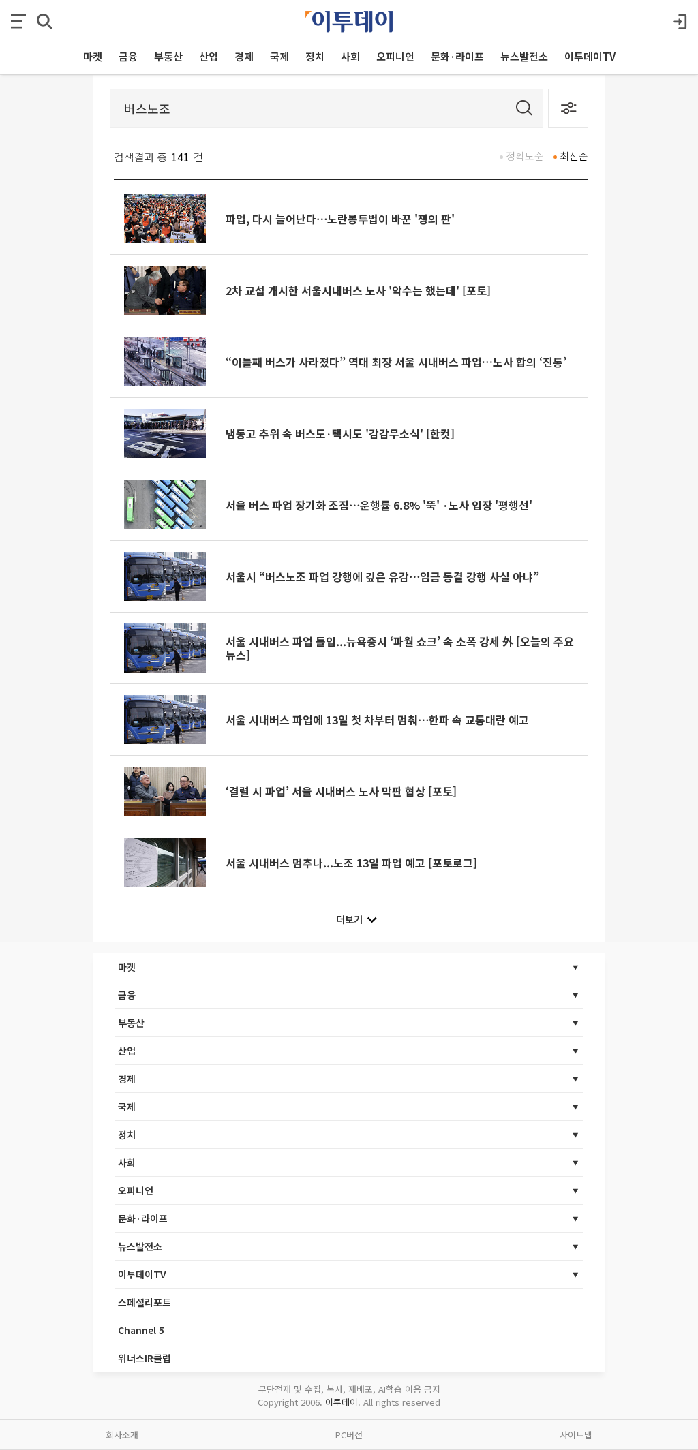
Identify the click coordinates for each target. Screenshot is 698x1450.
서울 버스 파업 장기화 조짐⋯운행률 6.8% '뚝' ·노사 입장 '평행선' (379, 505)
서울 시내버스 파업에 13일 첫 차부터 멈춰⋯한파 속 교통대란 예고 (377, 719)
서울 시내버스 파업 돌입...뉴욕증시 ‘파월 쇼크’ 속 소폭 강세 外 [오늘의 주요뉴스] (400, 648)
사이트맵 (576, 1434)
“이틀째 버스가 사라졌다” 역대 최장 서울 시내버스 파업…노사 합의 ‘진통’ (396, 362)
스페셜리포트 (144, 1302)
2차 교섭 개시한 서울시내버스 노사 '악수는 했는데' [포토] (358, 290)
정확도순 (525, 156)
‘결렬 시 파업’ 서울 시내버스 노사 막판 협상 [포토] (341, 791)
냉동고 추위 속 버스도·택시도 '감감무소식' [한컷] (340, 433)
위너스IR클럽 (144, 1358)
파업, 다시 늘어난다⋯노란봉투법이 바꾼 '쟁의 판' (340, 219)
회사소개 (122, 1434)
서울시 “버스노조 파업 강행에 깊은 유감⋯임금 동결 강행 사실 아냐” (382, 576)
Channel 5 (141, 1330)
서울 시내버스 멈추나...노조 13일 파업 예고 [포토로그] (351, 862)
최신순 (574, 156)
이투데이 (341, 1401)
